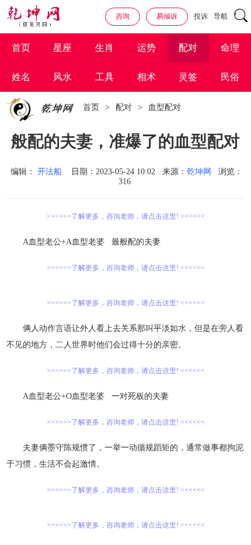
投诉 (201, 16)
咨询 (123, 16)
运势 (146, 48)
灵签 (188, 77)
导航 (221, 16)
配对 (188, 48)
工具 (104, 77)
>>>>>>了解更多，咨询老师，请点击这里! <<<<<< (126, 216)
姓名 (21, 77)
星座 (62, 48)
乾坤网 (199, 171)
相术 (146, 77)
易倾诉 (166, 16)
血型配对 (164, 107)
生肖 (104, 48)
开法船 (49, 171)
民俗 (230, 77)
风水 (62, 77)
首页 (21, 48)
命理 (230, 48)
